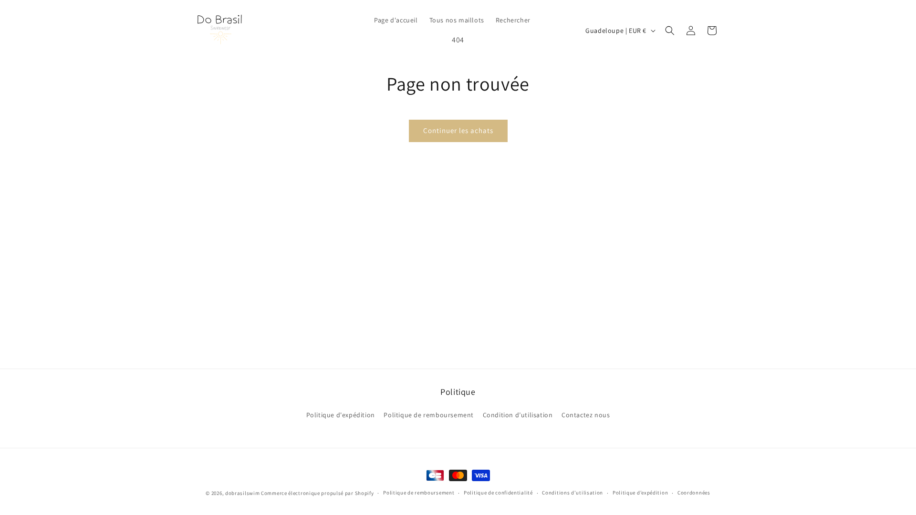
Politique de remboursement (429, 415)
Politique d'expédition (340, 415)
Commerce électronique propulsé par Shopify (317, 493)
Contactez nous (586, 415)
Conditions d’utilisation (572, 492)
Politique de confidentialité (498, 492)
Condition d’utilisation (518, 415)
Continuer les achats (458, 130)
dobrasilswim (242, 493)
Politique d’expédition (640, 492)
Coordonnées (693, 492)
